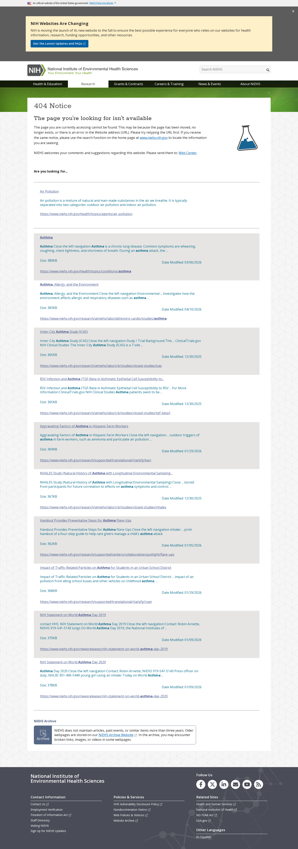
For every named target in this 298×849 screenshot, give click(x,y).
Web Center (188, 153)
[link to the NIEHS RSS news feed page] (258, 784)
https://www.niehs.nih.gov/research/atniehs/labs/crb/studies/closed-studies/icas (101, 366)
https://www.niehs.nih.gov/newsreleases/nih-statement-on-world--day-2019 (104, 649)
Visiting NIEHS (40, 826)
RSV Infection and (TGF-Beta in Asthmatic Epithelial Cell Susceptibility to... (102, 379)
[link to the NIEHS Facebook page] (200, 784)
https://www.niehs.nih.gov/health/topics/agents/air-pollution (86, 214)
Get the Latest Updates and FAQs (57, 43)
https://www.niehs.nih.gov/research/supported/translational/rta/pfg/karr (95, 460)
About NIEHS (250, 84)
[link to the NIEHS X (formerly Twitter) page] (212, 784)
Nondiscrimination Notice (130, 809)
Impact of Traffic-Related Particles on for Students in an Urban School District (105, 568)
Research (88, 84)
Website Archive (124, 820)
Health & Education (47, 84)
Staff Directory (40, 820)
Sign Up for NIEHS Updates (48, 831)
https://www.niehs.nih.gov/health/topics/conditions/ (85, 271)
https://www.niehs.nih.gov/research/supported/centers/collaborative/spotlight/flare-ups (107, 554)
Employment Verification (47, 809)
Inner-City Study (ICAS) (64, 332)
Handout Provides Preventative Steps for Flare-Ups (85, 520)
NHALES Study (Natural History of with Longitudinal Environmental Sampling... (106, 473)
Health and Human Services (214, 804)
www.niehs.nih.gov (154, 137)
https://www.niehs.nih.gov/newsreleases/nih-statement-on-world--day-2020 (104, 696)
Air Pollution (49, 191)
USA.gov (201, 820)
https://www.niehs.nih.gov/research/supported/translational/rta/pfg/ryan (96, 602)
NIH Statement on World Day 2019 (73, 615)
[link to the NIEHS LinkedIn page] (223, 784)
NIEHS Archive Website (116, 735)
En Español (203, 837)
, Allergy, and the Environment (69, 284)
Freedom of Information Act (49, 815)
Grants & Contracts (128, 84)
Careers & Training (169, 84)
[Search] (268, 70)
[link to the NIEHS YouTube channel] (247, 784)
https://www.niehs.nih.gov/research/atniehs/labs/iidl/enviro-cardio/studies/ (103, 318)
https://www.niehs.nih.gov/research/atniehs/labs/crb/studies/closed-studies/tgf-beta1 (105, 413)
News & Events (209, 84)
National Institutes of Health (214, 809)
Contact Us (38, 804)
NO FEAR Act (204, 815)
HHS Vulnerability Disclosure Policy (136, 804)
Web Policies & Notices (129, 815)
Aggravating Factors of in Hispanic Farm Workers (84, 426)
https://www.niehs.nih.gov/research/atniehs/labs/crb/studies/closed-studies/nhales (103, 507)
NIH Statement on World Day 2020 (73, 662)
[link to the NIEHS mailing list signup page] (235, 784)
